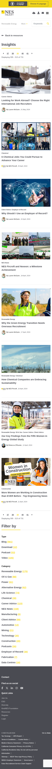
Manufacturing (11, 614)
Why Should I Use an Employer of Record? (25, 213)
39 (18, 53)
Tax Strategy (6, 736)
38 (13, 53)
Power (7, 582)
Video (8, 558)
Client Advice (6, 210)
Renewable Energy (9, 24)
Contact (5, 677)
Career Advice (7, 97)
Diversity (5, 705)
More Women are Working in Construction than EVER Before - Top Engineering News (24, 494)
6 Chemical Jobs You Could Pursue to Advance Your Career (22, 159)
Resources (6, 712)
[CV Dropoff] (33, 13)
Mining (8, 630)
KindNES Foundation (10, 708)
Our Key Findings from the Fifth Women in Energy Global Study (24, 438)
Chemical (5, 153)
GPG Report (17, 736)
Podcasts (9, 646)
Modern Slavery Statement (11, 743)
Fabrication (9, 657)
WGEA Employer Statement (11, 760)
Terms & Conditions (9, 739)
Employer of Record (19, 210)
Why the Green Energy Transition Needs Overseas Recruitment (23, 325)
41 (28, 53)
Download (9, 547)
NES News (5, 263)
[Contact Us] (43, 13)
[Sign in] (38, 13)
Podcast (8, 552)
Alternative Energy (14, 587)
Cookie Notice (23, 739)
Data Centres (11, 662)
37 (8, 53)
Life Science (10, 593)
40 (23, 53)
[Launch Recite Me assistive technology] (18, 3)
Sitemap (4, 757)
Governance (28, 760)
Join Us (4, 698)
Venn (48, 733)
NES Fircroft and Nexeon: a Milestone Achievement (22, 268)
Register (5, 715)
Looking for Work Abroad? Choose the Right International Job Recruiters (26, 102)
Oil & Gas (19, 432)
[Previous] (3, 53)
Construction (6, 489)
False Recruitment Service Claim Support (16, 764)
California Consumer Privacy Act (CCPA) (16, 746)
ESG (3, 701)
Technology (10, 635)
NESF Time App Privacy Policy (21, 757)
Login (4, 719)
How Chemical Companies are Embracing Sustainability (24, 381)
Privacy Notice (28, 743)
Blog (7, 542)
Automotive (10, 625)
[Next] (32, 53)
